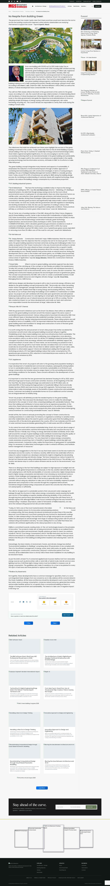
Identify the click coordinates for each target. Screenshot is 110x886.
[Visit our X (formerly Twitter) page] (14, 1)
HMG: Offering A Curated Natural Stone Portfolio (91, 190)
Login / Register (97, 1)
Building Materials (41, 867)
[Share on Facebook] (20, 602)
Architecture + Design (41, 6)
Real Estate (76, 6)
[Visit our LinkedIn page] (9, 1)
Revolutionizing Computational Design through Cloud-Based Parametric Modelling (22, 762)
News (60, 865)
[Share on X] (26, 602)
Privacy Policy (52, 877)
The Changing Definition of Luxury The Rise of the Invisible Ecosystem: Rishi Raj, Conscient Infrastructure (90, 93)
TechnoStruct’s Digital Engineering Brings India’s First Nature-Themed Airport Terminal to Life (23, 690)
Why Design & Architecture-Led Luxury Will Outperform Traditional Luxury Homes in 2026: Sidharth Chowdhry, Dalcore (91, 171)
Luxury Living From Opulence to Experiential (90, 52)
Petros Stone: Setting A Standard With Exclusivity (90, 152)
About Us (29, 877)
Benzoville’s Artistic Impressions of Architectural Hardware (91, 116)
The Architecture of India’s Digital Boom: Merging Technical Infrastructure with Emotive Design (58, 658)
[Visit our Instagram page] (20, 1)
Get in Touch (67, 615)
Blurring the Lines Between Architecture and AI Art (59, 762)
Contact (71, 1)
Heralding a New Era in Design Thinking (23, 729)
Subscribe (97, 6)
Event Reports (62, 870)
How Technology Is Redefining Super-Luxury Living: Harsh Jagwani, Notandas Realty (90, 33)
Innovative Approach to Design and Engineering (56, 730)
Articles (70, 6)
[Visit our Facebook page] (11, 1)
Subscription (87, 1)
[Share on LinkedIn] (23, 602)
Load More (42, 788)
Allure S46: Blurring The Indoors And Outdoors (90, 208)
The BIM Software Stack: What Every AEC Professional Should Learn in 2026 (23, 657)
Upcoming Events (63, 867)
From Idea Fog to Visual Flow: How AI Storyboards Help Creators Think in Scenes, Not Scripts (59, 690)
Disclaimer (81, 877)
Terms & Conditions (39, 877)
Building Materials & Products (57, 6)
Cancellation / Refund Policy (67, 877)
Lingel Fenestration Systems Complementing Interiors (89, 73)
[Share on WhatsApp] (30, 602)
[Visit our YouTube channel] (17, 1)
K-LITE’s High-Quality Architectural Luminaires (88, 134)
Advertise (78, 1)
